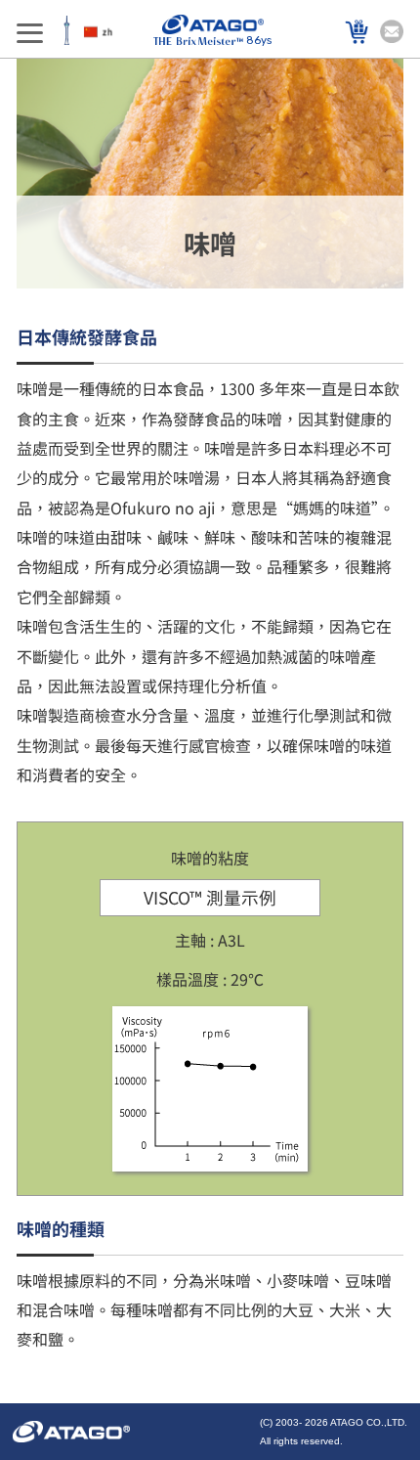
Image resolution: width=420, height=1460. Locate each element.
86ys (259, 40)
